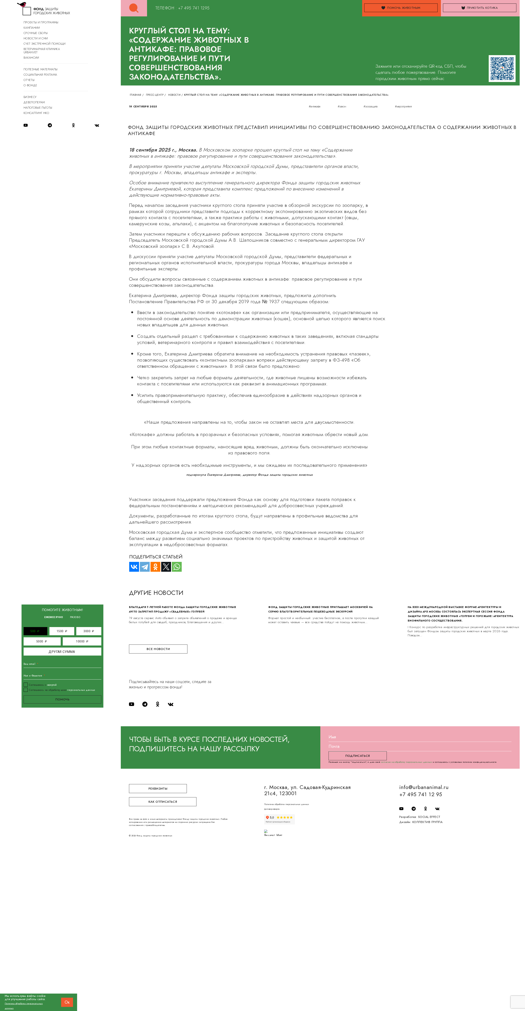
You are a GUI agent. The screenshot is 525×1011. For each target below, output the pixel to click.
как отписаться (162, 801)
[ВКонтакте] (132, 567)
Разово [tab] (75, 617)
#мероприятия (403, 106)
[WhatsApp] (175, 567)
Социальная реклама (40, 75)
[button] (34, 631)
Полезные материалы (40, 69)
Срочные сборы (36, 33)
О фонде (30, 85)
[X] (164, 567)
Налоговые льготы (38, 108)
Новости (174, 95)
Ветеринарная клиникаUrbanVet (42, 50)
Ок (67, 1002)
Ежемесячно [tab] (53, 617)
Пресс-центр (155, 95)
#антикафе (314, 106)
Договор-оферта (272, 809)
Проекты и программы (41, 22)
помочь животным (403, 8)
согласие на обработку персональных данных (406, 762)
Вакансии (31, 58)
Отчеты (29, 80)
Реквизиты (157, 788)
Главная (135, 95)
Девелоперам (34, 102)
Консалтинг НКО (36, 113)
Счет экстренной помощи (45, 44)
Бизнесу (30, 97)
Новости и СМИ (36, 38)
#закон (342, 106)
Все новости (158, 649)
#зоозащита (371, 106)
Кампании (32, 28)
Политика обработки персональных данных (286, 804)
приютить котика (482, 8)
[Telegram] (143, 567)
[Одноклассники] (154, 567)
